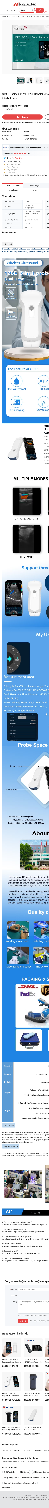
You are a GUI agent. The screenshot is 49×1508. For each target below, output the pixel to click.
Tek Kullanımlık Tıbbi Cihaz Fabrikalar (35, 1477)
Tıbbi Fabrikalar (9, 1472)
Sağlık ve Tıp (15, 17)
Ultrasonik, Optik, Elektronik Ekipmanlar (33, 1450)
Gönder (23, 1321)
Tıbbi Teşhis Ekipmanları (10, 1450)
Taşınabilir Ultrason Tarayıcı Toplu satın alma (20, 1483)
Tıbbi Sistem (24, 1472)
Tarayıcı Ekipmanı (10, 1477)
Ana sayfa (5, 17)
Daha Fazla (6, 1487)
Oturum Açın (42, 175)
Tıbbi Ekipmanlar (26, 17)
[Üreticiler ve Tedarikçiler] (24, 4)
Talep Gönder (22, 117)
